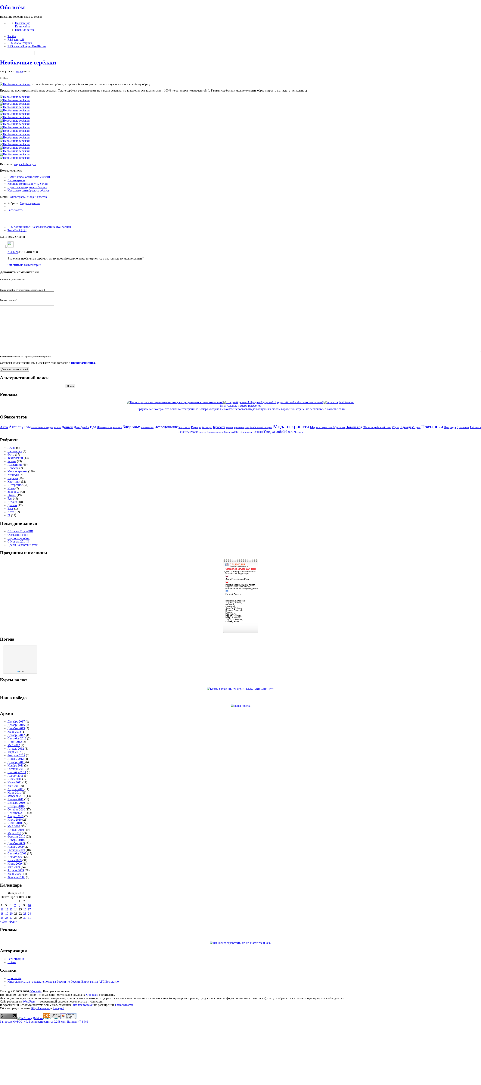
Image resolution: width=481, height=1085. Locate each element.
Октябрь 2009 (16, 850)
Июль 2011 (14, 779)
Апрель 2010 (16, 829)
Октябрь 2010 (16, 809)
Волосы (57, 428)
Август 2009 (15, 856)
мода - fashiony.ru (25, 164)
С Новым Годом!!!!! (20, 531)
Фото (289, 432)
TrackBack (17, 230)
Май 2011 (14, 785)
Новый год (354, 427)
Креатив (229, 427)
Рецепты (184, 431)
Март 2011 (14, 792)
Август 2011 (15, 775)
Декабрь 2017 (16, 721)
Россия (194, 432)
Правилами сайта (83, 362)
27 (11, 917)
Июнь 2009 (15, 863)
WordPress (29, 1001)
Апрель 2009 (16, 870)
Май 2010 (14, 826)
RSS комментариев (20, 43)
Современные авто (215, 432)
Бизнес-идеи (45, 427)
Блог (11, 508)
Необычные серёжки (28, 62)
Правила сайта (24, 29)
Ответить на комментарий (24, 264)
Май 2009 (14, 867)
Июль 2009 (15, 860)
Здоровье (131, 426)
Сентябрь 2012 (17, 738)
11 (2, 909)
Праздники (432, 426)
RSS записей (16, 39)
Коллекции (207, 427)
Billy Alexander (40, 1008)
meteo (20, 672)
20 (11, 913)
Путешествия (463, 427)
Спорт (227, 432)
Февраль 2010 (16, 836)
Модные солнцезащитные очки (28, 183)
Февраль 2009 (16, 877)
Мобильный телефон (261, 427)
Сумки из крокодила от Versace (27, 187)
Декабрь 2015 (16, 724)
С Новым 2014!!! (18, 541)
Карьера (196, 427)
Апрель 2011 (16, 789)
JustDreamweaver (82, 1004)
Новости (13, 468)
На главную (22, 23)
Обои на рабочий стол (377, 427)
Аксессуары (17, 196)
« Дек (3, 921)
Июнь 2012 (15, 741)
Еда (93, 426)
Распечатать (15, 210)
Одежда (405, 427)
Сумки (235, 431)
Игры (11, 488)
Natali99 (13, 252)
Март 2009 (14, 873)
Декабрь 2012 (16, 735)
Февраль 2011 (16, 795)
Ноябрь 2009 (16, 846)
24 (29, 913)
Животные (117, 428)
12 (6, 909)
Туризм (258, 431)
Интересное (15, 485)
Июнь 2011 (15, 782)
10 (29, 905)
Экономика (15, 451)
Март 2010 (14, 833)
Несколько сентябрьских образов (29, 190)
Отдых (416, 427)
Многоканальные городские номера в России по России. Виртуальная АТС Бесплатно (63, 981)
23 (24, 913)
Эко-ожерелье (16, 180)
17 (29, 909)
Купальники (239, 428)
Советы (202, 432)
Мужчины (339, 427)
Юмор (11, 447)
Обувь (395, 427)
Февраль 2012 (16, 755)
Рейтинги (475, 427)
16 (24, 909)
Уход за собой (274, 432)
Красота (219, 427)
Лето (247, 428)
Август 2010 (15, 816)
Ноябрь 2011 (15, 765)
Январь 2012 (16, 758)
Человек (298, 432)
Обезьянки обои (18, 534)
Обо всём (12, 7)
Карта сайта (22, 26)
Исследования (166, 427)
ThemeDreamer (124, 1004)
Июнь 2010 (15, 823)
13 (11, 909)
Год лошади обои (18, 538)
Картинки (184, 427)
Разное (12, 461)
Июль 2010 (15, 819)
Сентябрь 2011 (17, 772)
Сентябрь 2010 (17, 812)
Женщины (104, 427)
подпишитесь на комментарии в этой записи (39, 227)
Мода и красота (37, 196)
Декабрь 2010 (16, 802)
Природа (450, 427)
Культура (13, 474)
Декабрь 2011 (16, 762)
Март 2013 (14, 731)
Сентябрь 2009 (17, 853)
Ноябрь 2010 (16, 806)
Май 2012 (14, 745)
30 (24, 917)
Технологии (246, 432)
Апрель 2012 (16, 748)
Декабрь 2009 (16, 843)
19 (6, 913)
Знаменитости (147, 428)
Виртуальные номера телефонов (240, 405)
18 (2, 913)
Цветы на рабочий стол (23, 544)
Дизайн (84, 427)
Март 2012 (14, 752)
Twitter (12, 36)
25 (2, 917)
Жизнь (12, 495)
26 (6, 917)
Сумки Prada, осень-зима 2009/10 (29, 177)
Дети (77, 427)
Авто (4, 427)
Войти (12, 962)
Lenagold (58, 1008)
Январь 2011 (15, 799)
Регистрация (16, 958)
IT (9, 515)
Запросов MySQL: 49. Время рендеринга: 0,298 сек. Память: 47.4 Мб (44, 1021)
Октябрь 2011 (16, 768)
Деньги (67, 427)
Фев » (13, 921)
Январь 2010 (16, 839)
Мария (19, 71)
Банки (34, 428)
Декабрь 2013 (16, 728)
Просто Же (14, 978)
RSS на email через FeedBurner (27, 46)
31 (29, 917)
